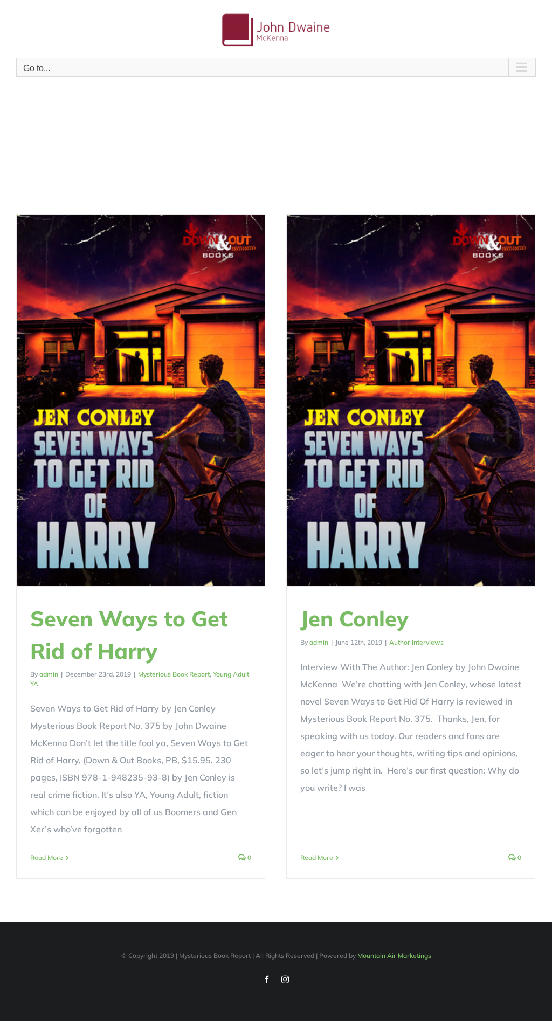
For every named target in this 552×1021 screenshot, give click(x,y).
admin (48, 674)
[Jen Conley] (411, 400)
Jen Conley (354, 618)
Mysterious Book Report (174, 674)
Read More (46, 857)
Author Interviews (416, 642)
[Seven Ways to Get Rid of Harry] (141, 400)
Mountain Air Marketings (394, 955)
